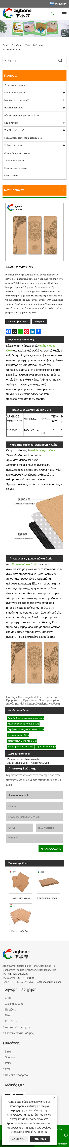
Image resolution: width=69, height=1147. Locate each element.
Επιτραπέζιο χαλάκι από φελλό (23, 759)
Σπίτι (5, 45)
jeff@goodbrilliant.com (49, 981)
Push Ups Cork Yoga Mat (21, 746)
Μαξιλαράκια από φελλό (16, 100)
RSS (8, 1063)
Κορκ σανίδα (11, 122)
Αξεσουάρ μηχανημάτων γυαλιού (21, 115)
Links (8, 1051)
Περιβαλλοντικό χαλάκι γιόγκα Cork (26, 729)
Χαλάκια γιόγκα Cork (18, 735)
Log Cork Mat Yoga (46, 746)
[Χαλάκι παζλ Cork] (20, 914)
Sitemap (10, 1057)
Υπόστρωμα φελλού (14, 85)
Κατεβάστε (11, 1021)
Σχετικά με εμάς (14, 1003)
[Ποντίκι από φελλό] (20, 881)
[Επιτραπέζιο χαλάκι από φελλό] (49, 881)
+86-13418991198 (25, 977)
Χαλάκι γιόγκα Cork (13, 49)
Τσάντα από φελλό (14, 160)
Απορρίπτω (18, 1138)
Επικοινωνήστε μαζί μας (19, 1033)
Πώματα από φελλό (14, 92)
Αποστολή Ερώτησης (18, 321)
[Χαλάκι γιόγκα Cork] (34, 233)
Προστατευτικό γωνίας (16, 168)
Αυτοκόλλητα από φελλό (17, 153)
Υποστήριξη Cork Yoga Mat (22, 740)
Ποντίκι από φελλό (20, 898)
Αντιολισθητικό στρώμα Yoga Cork (26, 718)
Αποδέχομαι (40, 1138)
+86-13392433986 (18, 973)
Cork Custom (11, 175)
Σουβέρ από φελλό (14, 130)
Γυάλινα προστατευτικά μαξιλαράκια (23, 137)
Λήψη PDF (39, 321)
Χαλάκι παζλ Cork (40, 762)
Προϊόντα (17, 45)
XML (8, 1069)
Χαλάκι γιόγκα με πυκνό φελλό (23, 723)
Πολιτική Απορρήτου (35, 1131)
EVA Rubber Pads (13, 107)
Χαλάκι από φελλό (34, 45)
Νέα (7, 1015)
